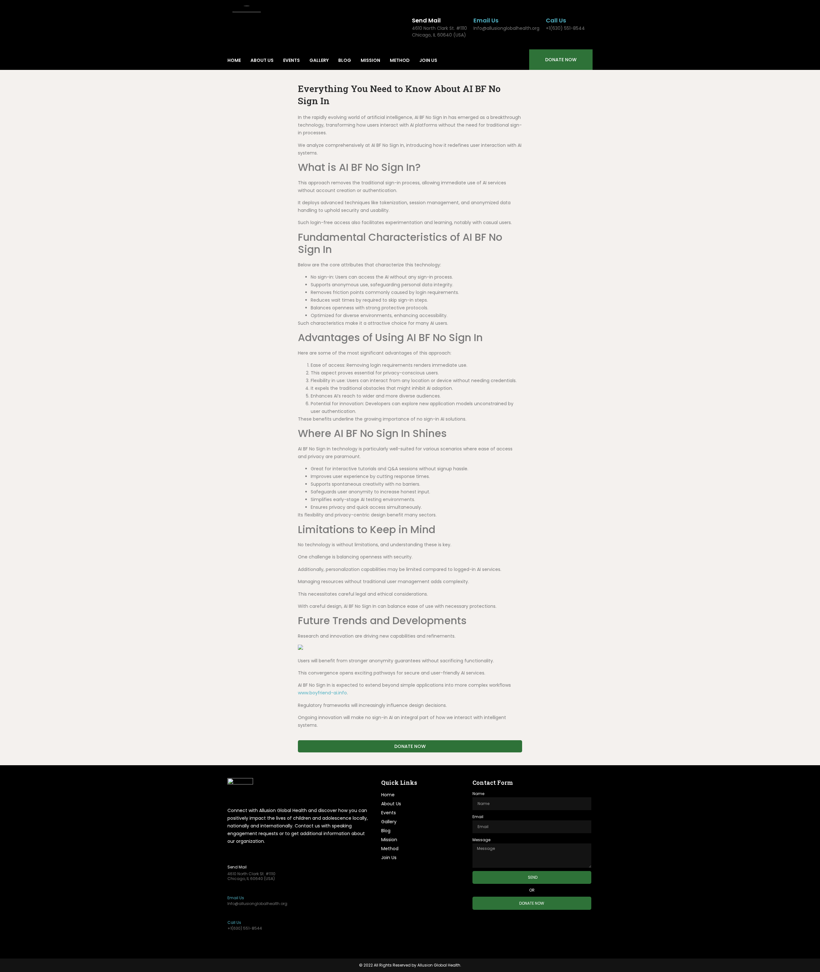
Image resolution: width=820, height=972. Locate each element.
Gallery (319, 60)
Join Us (428, 60)
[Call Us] (550, 10)
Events (291, 60)
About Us (262, 60)
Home (234, 60)
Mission (370, 60)
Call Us (556, 20)
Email (477, 816)
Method (400, 60)
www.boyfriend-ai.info (322, 693)
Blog (344, 60)
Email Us (485, 20)
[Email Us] (477, 10)
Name (478, 793)
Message (481, 839)
